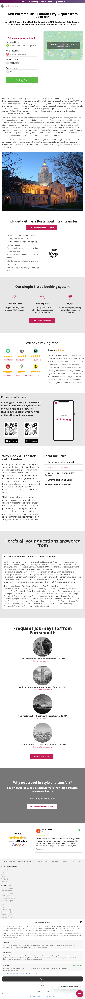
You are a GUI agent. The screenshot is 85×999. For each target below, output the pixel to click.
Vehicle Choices (6, 915)
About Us (4, 869)
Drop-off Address (13, 51)
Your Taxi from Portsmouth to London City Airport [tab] (32, 556)
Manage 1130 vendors (11, 973)
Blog (2, 872)
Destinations (11, 861)
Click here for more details (42, 661)
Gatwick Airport (6, 891)
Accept (42, 979)
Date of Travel (12, 59)
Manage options (42, 991)
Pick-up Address (12, 42)
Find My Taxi (21, 80)
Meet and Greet (6, 907)
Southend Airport (7, 901)
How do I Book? (6, 917)
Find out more (8, 360)
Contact (4, 882)
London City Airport (8, 898)
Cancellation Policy (7, 912)
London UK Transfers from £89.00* (30, 861)
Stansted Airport (7, 893)
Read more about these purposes (28, 973)
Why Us (3, 874)
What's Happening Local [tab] (60, 479)
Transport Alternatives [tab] (59, 484)
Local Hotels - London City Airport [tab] (59, 474)
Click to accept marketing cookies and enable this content (63, 45)
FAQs (3, 877)
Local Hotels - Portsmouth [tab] (61, 462)
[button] (82, 922)
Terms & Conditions (35, 996)
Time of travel (12, 68)
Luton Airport (6, 896)
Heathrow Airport (7, 888)
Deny (42, 985)
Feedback (4, 879)
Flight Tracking (6, 910)
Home (3, 861)
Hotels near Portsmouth (59, 467)
